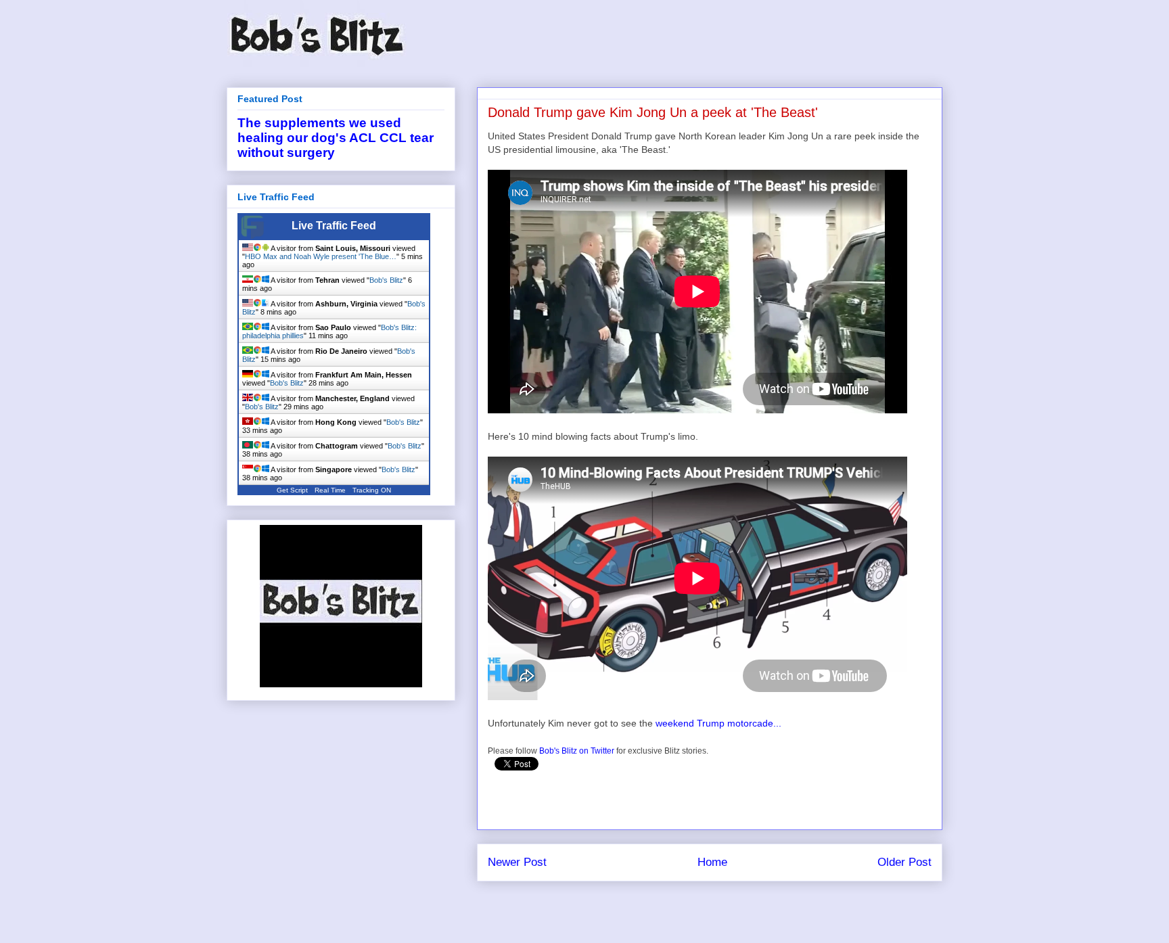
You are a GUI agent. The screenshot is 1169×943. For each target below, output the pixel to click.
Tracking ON (371, 490)
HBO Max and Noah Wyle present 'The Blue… (320, 256)
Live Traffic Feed (334, 225)
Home (712, 862)
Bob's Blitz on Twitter (576, 751)
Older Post (904, 862)
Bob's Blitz (386, 280)
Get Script (292, 490)
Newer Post (517, 862)
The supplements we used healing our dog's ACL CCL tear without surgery (335, 138)
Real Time (330, 490)
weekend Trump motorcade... (718, 723)
